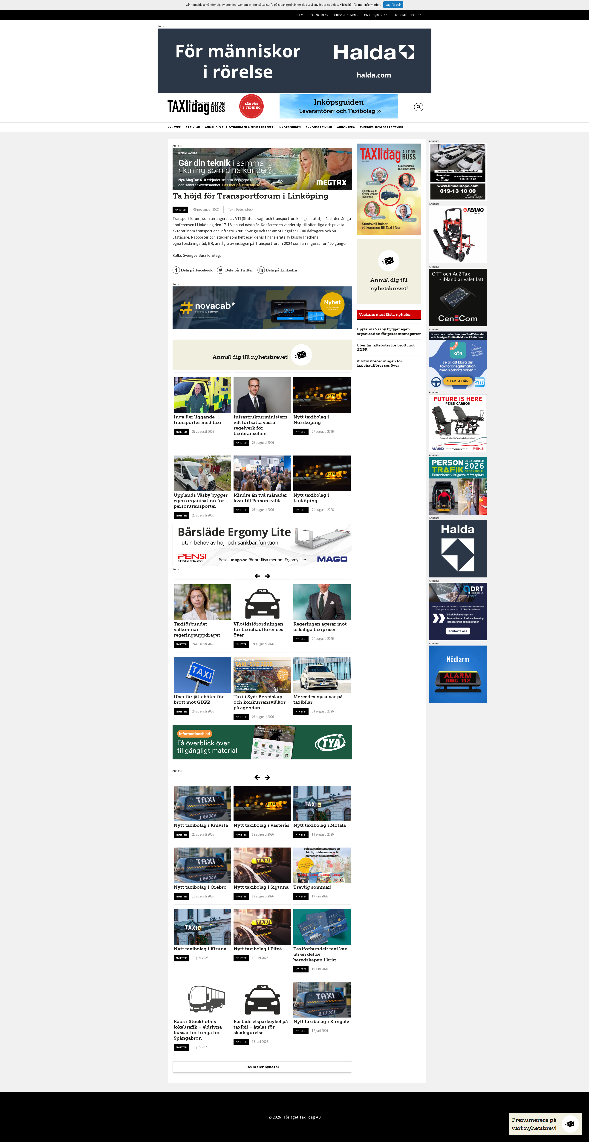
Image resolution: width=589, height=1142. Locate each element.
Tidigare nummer (346, 15)
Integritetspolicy (408, 15)
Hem (300, 15)
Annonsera (346, 127)
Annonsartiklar (319, 127)
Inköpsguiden (289, 127)
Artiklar (193, 127)
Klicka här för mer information (360, 5)
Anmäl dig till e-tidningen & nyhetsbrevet (239, 127)
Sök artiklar (318, 15)
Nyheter (174, 127)
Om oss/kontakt (376, 15)
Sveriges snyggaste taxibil (382, 127)
